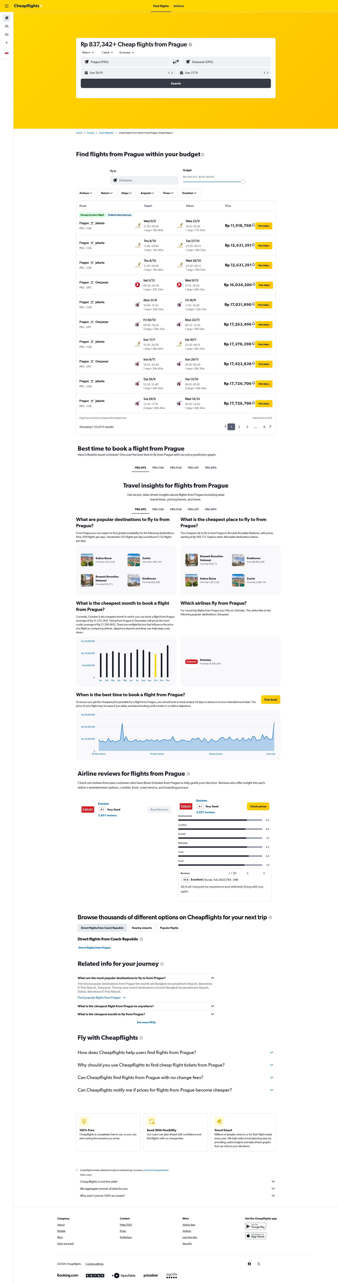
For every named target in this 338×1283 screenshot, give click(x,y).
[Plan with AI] (7, 43)
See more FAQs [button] (146, 1022)
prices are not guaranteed (155, 1170)
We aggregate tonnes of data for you (104, 1188)
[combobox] (88, 52)
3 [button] (247, 427)
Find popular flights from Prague (99, 997)
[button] (6, 6)
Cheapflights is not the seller (99, 1181)
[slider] (243, 181)
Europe (90, 132)
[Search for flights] (7, 18)
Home (79, 132)
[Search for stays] (7, 26)
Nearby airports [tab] (142, 927)
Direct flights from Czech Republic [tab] (102, 927)
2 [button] (239, 427)
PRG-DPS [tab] (140, 467)
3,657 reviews (107, 815)
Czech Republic (106, 132)
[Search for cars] (7, 34)
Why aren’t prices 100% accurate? (102, 1196)
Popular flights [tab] (169, 927)
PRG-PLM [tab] (176, 467)
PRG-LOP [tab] (193, 467)
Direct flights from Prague (94, 947)
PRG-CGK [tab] (158, 467)
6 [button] (264, 427)
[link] (258, 806)
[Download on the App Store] (255, 1235)
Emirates (103, 803)
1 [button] (231, 427)
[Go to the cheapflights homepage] (28, 6)
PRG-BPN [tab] (211, 467)
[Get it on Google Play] (255, 1226)
